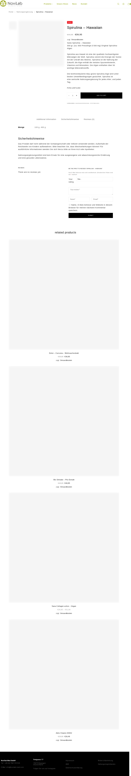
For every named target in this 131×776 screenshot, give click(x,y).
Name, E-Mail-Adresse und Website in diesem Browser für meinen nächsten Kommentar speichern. (90, 207)
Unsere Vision (62, 4)
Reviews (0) (89, 119)
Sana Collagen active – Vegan (64, 606)
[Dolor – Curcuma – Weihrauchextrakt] (64, 294)
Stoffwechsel (94, 103)
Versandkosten (77, 39)
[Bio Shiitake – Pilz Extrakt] (64, 421)
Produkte (47, 4)
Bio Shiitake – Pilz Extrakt (64, 480)
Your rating (71, 180)
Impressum (70, 760)
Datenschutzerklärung (74, 768)
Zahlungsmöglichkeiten (106, 764)
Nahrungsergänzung (25, 12)
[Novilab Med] (11, 3)
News (74, 4)
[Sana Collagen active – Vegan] (64, 547)
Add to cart (101, 95)
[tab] (46, 119)
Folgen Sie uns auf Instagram (44, 768)
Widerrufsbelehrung (105, 760)
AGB (67, 764)
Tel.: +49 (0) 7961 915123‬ (10, 763)
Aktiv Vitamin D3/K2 (64, 733)
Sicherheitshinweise (70, 119)
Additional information (46, 119)
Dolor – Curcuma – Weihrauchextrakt (64, 353)
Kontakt (84, 4)
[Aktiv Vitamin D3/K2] (64, 674)
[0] (128, 4)
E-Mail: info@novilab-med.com (12, 767)
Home (11, 12)
